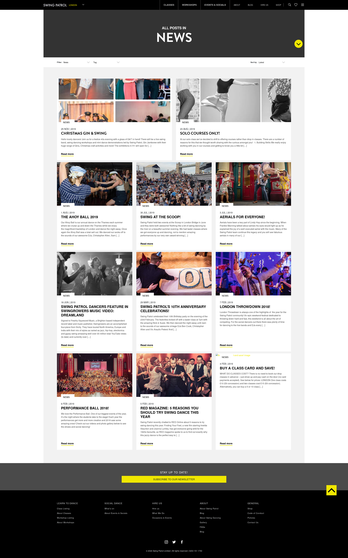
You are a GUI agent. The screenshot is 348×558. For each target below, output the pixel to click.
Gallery (203, 522)
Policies (251, 517)
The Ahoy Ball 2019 (79, 216)
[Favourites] (296, 5)
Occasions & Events (162, 517)
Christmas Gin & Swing (84, 133)
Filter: (59, 62)
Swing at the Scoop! (160, 216)
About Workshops (65, 522)
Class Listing (63, 508)
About (237, 5)
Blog (250, 5)
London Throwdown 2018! (245, 306)
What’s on (109, 508)
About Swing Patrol (209, 508)
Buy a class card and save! (247, 368)
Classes (169, 4)
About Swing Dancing (210, 517)
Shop (278, 5)
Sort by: (254, 62)
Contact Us (253, 522)
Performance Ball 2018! (85, 407)
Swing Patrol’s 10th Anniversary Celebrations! (173, 308)
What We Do (158, 513)
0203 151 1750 (195, 550)
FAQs (202, 527)
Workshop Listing (65, 517)
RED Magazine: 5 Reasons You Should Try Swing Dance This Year (169, 412)
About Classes (64, 513)
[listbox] (76, 5)
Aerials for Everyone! (242, 216)
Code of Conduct (256, 513)
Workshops (189, 4)
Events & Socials (215, 4)
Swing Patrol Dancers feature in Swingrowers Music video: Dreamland (94, 310)
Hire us (264, 5)
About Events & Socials (116, 513)
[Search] (289, 5)
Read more (67, 154)
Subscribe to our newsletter (174, 479)
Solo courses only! (200, 133)
